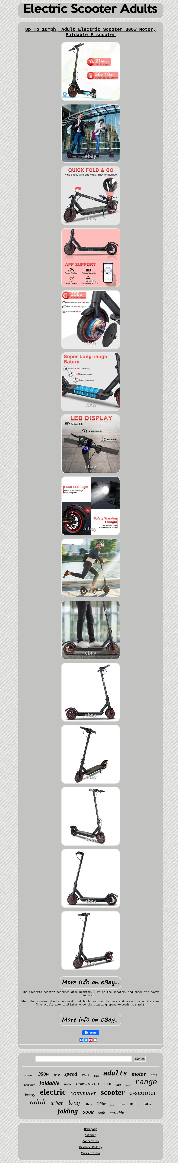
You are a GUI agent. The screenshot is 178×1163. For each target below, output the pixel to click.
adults (115, 1073)
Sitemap (90, 1135)
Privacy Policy (90, 1147)
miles (134, 1103)
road (127, 1085)
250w (101, 1103)
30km (147, 1104)
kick (67, 1084)
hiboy (88, 1104)
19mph (85, 1075)
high (96, 1076)
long (74, 1102)
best (57, 1075)
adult (38, 1102)
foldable (49, 1083)
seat (108, 1083)
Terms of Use (90, 1153)
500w (88, 1112)
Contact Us (91, 1141)
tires (154, 1075)
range (146, 1082)
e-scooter (142, 1092)
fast (112, 1104)
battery (30, 1095)
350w (43, 1074)
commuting (87, 1084)
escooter (29, 1084)
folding (67, 1111)
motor (139, 1074)
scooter (113, 1092)
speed (70, 1074)
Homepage (90, 1129)
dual (122, 1104)
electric (53, 1092)
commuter (83, 1093)
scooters (29, 1075)
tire (118, 1084)
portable (117, 1112)
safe (101, 1112)
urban (57, 1103)
